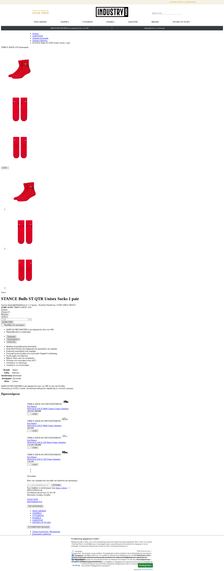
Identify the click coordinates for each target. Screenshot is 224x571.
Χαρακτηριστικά (13, 339)
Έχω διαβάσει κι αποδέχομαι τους (47, 488)
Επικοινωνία (190, 2)
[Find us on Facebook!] (33, 469)
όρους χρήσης (61, 488)
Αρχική (35, 33)
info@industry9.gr (34, 502)
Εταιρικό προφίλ (176, 2)
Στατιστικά (79, 556)
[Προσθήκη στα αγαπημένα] (29, 413)
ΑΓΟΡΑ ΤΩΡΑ (7, 322)
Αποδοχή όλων (145, 565)
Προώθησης (79, 560)
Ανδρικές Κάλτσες (40, 40)
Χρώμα (4, 310)
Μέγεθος (4, 314)
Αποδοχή (76, 565)
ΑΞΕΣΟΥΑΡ (133, 22)
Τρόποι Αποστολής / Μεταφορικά (46, 532)
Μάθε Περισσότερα (143, 551)
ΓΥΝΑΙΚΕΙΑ (87, 22)
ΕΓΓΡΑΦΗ (56, 485)
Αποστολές (11, 342)
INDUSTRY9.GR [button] (34, 490)
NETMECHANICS (147, 569)
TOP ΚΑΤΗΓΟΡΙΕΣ (35, 506)
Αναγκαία (78, 551)
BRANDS (155, 22)
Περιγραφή (11, 336)
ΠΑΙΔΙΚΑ (110, 22)
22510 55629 (32, 499)
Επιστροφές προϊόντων (41, 534)
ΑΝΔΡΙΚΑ (64, 22)
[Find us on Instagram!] (33, 472)
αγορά (34, 414)
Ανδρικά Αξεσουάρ (40, 38)
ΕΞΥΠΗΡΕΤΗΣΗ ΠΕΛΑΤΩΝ (38, 527)
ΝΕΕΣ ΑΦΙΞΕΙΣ (40, 22)
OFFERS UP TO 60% (181, 22)
